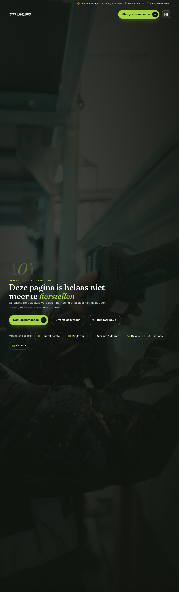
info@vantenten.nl (160, 3)
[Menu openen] (166, 14)
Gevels (135, 335)
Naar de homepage (26, 320)
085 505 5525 (136, 3)
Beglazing (78, 335)
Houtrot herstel (51, 335)
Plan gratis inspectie (136, 14)
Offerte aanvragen (67, 320)
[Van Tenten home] (20, 14)
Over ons (157, 335)
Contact (21, 345)
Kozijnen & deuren (107, 335)
